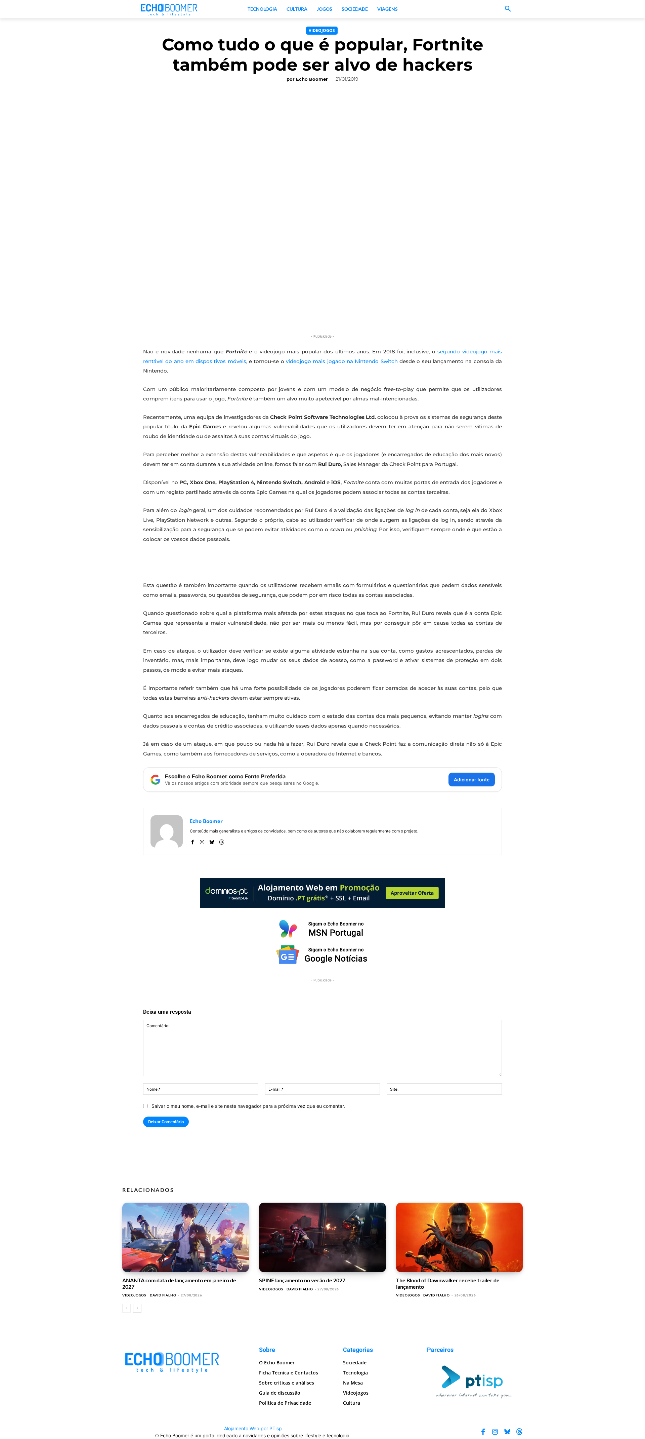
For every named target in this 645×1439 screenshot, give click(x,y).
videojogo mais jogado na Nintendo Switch (342, 361)
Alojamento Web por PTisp (253, 1428)
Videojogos (322, 30)
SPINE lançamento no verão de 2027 (302, 1280)
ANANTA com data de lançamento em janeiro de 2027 (179, 1283)
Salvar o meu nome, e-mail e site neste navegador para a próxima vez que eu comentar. (248, 1106)
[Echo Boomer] (169, 9)
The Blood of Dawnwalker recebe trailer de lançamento (448, 1283)
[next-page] (137, 1308)
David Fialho (163, 1295)
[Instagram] (202, 840)
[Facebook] (192, 840)
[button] (508, 9)
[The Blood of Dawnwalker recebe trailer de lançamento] (459, 1238)
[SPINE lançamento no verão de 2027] (322, 1238)
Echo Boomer (312, 79)
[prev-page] (126, 1308)
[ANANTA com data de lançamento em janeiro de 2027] (185, 1238)
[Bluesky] (211, 840)
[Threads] (221, 840)
